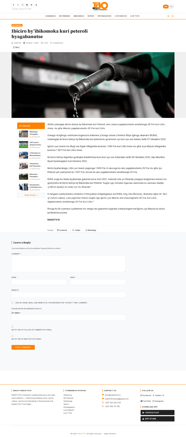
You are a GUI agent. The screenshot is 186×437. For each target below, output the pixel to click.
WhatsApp (92, 230)
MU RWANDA (64, 16)
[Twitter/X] (18, 5)
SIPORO (91, 16)
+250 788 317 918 (112, 406)
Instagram (158, 401)
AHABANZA (51, 16)
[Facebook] (13, 5)
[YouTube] (27, 5)
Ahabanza (68, 395)
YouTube (147, 401)
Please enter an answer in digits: (27, 309)
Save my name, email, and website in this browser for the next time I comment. (51, 303)
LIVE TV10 (134, 16)
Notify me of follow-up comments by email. (32, 330)
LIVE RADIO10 (121, 16)
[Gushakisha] (168, 16)
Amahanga (68, 401)
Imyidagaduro (69, 407)
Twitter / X (159, 395)
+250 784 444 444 (113, 402)
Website (15, 290)
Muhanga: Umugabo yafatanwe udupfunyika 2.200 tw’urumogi (35, 133)
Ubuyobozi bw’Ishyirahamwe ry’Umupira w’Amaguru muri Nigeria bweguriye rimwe (36, 165)
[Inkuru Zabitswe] (172, 16)
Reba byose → (31, 195)
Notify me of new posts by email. (27, 339)
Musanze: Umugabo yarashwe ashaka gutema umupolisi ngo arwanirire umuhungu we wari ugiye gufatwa (36, 175)
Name (15, 277)
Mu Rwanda (68, 398)
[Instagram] (22, 5)
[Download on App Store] (36, 5)
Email (73, 277)
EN (171, 6)
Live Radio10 (69, 410)
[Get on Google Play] (32, 5)
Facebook (63, 230)
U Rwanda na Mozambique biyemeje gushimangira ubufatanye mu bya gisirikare (36, 154)
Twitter (77, 230)
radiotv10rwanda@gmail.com (117, 399)
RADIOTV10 (81, 434)
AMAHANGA (79, 16)
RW (165, 6)
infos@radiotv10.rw (113, 395)
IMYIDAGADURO (104, 16)
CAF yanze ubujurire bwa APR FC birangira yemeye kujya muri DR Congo (36, 143)
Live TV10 (68, 413)
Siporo (66, 404)
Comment (17, 254)
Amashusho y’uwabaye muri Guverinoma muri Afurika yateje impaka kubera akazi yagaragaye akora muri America (36, 186)
